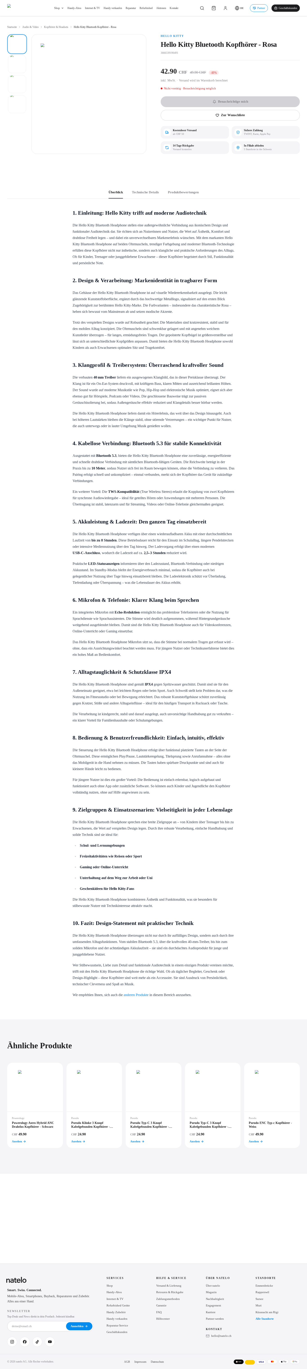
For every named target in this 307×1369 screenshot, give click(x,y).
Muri (259, 1305)
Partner (261, 8)
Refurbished (146, 8)
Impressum (140, 1361)
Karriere (211, 1312)
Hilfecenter (163, 1318)
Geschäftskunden (288, 8)
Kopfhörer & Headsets (56, 27)
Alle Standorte (265, 1318)
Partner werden (215, 1318)
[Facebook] (25, 1342)
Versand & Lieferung (168, 1285)
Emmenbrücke (264, 1285)
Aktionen (161, 8)
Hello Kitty (172, 36)
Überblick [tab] (116, 192)
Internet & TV (92, 8)
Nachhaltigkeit (215, 1299)
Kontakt (174, 8)
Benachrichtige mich (233, 101)
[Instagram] (12, 1342)
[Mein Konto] (225, 8)
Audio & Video (30, 27)
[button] (239, 8)
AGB (127, 1361)
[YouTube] (50, 1342)
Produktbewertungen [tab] (183, 192)
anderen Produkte (136, 995)
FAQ (159, 1312)
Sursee (259, 1299)
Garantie (161, 1305)
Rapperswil (262, 1292)
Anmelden (77, 1326)
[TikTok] (37, 1342)
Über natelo (213, 1285)
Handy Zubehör (116, 1312)
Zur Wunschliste (233, 115)
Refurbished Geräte (118, 1305)
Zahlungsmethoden (168, 1299)
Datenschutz (157, 1361)
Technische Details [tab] (145, 192)
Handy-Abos (74, 8)
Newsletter (18, 1311)
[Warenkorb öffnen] (214, 8)
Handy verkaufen (113, 8)
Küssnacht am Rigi (267, 1312)
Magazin (211, 1292)
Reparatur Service (117, 1325)
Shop (57, 8)
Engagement (213, 1305)
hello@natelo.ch (221, 1335)
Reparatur (131, 8)
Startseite (12, 27)
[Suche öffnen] (202, 8)
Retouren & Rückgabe (169, 1292)
